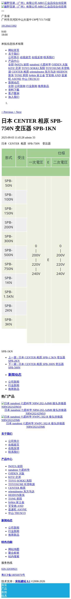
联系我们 (13, 451)
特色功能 (6, 542)
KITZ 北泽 (14, 477)
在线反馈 (13, 448)
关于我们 (6, 433)
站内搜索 (13, 556)
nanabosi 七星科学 (19, 469)
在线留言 (13, 444)
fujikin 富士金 (16, 502)
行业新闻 (13, 385)
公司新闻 (13, 381)
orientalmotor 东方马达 (21, 491)
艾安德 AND (15, 505)
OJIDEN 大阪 (16, 473)
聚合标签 (13, 552)
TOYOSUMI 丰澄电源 (21, 484)
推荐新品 (13, 389)
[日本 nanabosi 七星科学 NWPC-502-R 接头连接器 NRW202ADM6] (35, 420)
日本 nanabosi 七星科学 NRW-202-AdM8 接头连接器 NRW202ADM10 (35, 412)
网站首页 (13, 50)
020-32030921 (9, 568)
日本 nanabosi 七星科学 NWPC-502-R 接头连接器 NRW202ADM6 (35, 425)
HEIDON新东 (16, 495)
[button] (7, 112)
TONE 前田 (15, 498)
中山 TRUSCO (17, 513)
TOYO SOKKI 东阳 (20, 480)
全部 (11, 64)
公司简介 (13, 441)
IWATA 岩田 (15, 466)
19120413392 (9, 25)
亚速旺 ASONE (17, 509)
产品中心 (6, 459)
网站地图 (13, 549)
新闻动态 (6, 520)
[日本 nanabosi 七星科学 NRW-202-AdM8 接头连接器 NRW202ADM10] (35, 406)
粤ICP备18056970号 (13, 574)
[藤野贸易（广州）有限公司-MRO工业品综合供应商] (35, 5)
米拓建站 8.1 (22, 581)
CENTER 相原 (17, 487)
